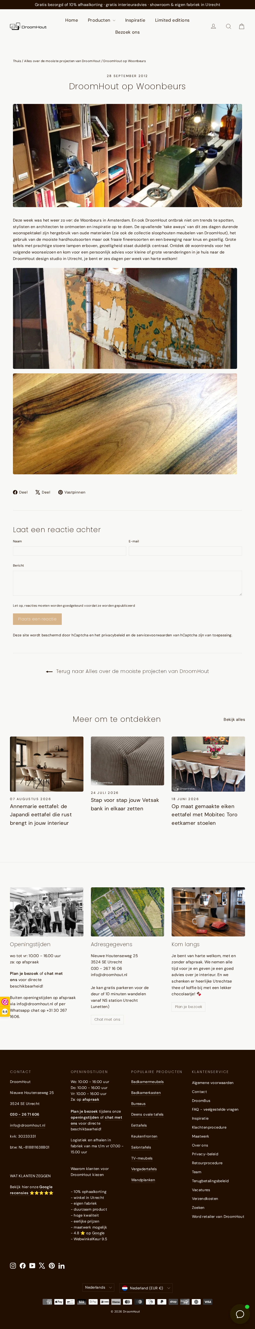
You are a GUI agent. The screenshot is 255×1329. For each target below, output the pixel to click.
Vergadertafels (144, 1168)
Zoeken (198, 1207)
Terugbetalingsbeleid (210, 1180)
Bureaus (138, 1103)
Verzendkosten (205, 1198)
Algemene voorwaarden (213, 1082)
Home (71, 20)
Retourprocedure (207, 1163)
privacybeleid (113, 635)
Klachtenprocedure (209, 1127)
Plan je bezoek (188, 1006)
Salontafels (141, 1147)
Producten (100, 20)
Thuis (17, 61)
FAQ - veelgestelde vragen (215, 1109)
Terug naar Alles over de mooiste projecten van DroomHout (132, 671)
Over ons (200, 1145)
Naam (17, 541)
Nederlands (95, 1287)
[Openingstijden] (46, 911)
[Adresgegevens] (127, 911)
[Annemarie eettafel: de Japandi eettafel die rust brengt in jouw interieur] (46, 764)
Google (98, 1233)
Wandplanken (143, 1179)
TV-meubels (142, 1158)
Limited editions (172, 20)
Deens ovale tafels (147, 1114)
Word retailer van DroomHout (218, 1216)
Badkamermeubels (147, 1081)
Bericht (18, 565)
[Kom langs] (208, 911)
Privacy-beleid (205, 1154)
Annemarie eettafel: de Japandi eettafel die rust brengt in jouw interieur (41, 815)
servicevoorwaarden (154, 635)
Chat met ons (107, 1019)
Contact (199, 1091)
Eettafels (139, 1125)
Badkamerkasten (146, 1092)
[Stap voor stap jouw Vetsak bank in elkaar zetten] (127, 761)
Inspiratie (135, 20)
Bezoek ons (127, 32)
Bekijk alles (234, 719)
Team (196, 1171)
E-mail (134, 541)
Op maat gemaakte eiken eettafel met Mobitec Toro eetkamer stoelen (204, 815)
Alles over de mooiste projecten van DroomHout (62, 61)
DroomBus (201, 1100)
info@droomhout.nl (27, 1125)
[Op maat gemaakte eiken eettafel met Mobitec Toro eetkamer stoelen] (208, 764)
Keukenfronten (144, 1136)
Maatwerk (200, 1136)
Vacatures (201, 1189)
